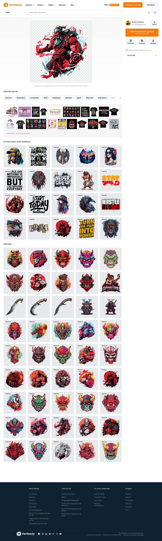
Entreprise (33, 504)
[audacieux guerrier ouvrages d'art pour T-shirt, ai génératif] (39, 283)
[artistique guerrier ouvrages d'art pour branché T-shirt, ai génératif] (15, 355)
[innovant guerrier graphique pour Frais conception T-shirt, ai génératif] (15, 451)
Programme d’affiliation (70, 500)
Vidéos (50, 5)
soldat (114, 98)
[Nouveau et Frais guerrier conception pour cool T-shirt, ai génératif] (15, 379)
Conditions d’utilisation (93, 535)
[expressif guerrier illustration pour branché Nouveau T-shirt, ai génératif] (39, 379)
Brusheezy (33, 494)
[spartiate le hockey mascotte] (111, 283)
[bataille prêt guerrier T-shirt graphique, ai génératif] (63, 283)
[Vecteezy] (13, 5)
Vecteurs (28, 5)
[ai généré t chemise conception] (87, 156)
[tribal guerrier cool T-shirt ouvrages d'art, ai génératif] (63, 355)
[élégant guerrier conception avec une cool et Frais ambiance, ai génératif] (39, 331)
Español (128, 497)
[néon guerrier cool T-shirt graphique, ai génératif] (111, 259)
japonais (68, 98)
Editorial (62, 5)
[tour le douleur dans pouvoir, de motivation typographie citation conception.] (87, 228)
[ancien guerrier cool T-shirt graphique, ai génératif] (63, 403)
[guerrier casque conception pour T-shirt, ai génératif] (111, 451)
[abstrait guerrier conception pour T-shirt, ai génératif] (111, 355)
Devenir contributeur (99, 505)
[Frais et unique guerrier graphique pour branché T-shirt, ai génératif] (63, 331)
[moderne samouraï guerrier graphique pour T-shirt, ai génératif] (87, 259)
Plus (72, 5)
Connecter (151, 5)
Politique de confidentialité (112, 535)
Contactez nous (100, 497)
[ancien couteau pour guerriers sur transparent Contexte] (15, 307)
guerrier (8, 98)
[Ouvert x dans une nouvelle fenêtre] (57, 534)
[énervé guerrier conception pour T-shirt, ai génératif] (87, 283)
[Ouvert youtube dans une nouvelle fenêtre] (60, 534)
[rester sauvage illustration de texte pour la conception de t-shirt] (111, 180)
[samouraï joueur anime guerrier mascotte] (87, 307)
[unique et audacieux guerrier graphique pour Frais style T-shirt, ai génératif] (63, 228)
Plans (106, 5)
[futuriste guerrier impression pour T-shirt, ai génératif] (15, 331)
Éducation (32, 507)
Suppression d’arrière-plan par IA (39, 519)
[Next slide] (118, 97)
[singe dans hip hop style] (87, 180)
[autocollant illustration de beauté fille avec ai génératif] (63, 204)
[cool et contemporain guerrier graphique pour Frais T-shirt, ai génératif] (87, 379)
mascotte (89, 98)
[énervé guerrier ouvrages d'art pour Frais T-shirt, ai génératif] (87, 331)
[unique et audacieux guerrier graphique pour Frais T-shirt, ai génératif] (15, 259)
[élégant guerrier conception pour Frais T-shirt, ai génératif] (15, 403)
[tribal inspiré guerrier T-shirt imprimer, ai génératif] (39, 355)
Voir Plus (114, 124)
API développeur (35, 510)
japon (79, 98)
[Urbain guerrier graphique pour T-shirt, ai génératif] (111, 403)
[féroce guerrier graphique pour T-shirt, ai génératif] (39, 259)
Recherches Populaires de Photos (71, 510)
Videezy (32, 500)
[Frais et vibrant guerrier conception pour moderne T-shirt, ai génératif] (87, 451)
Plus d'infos (131, 55)
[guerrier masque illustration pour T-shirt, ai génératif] (39, 451)
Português (129, 500)
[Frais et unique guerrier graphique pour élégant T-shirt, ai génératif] (87, 355)
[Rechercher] (149, 12)
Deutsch (128, 504)
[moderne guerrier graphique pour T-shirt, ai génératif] (15, 283)
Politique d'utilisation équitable (133, 535)
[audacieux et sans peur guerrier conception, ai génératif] (39, 403)
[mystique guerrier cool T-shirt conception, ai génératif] (111, 331)
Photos (40, 5)
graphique (56, 98)
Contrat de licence (68, 494)
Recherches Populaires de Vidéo (71, 515)
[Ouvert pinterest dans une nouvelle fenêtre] (50, 534)
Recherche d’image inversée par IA (39, 514)
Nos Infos (97, 500)
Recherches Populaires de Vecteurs (71, 505)
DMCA (64, 497)
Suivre (154, 24)
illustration (21, 98)
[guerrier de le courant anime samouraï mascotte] (111, 307)
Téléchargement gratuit (142, 32)
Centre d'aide (99, 494)
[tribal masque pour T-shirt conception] (111, 228)
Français (128, 507)
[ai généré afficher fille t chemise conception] (111, 156)
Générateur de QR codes (38, 523)
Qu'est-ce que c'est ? (145, 50)
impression (102, 98)
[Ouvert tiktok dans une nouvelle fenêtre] (53, 534)
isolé (45, 98)
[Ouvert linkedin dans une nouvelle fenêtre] (46, 534)
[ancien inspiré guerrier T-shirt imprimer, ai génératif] (87, 403)
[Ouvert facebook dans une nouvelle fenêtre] (39, 534)
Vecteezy (32, 497)
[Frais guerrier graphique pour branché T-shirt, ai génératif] (63, 427)
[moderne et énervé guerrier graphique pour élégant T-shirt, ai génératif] (15, 427)
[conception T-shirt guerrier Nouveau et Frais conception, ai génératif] (63, 379)
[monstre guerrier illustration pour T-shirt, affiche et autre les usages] (39, 180)
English (128, 494)
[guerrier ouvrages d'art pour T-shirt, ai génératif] (63, 259)
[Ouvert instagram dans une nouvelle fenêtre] (43, 534)
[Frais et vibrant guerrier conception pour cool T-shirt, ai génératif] (39, 427)
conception (34, 98)
